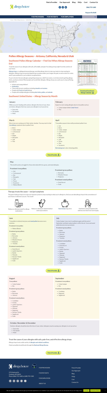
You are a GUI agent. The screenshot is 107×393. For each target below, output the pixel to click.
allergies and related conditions (39, 342)
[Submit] (95, 16)
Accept (86, 390)
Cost (85, 2)
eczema (45, 88)
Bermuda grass (59, 148)
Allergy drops (13, 71)
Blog (74, 2)
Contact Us (94, 2)
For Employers (44, 378)
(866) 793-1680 (18, 376)
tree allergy (12, 125)
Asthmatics (15, 86)
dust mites (38, 92)
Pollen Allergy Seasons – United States (23, 20)
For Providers (44, 368)
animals (50, 92)
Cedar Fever (74, 107)
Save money (61, 208)
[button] (91, 7)
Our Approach (65, 2)
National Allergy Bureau (41, 345)
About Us (42, 383)
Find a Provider (51, 2)
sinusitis (37, 88)
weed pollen (33, 221)
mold (26, 90)
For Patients (44, 373)
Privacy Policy (95, 390)
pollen (43, 92)
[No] (105, 390)
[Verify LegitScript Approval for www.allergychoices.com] (34, 366)
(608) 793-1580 (29, 376)
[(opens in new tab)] (87, 72)
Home (11, 20)
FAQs (80, 2)
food (20, 90)
